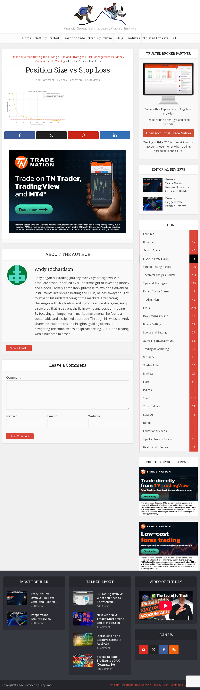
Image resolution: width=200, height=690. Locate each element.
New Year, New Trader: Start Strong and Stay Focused (110, 619)
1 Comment (103, 627)
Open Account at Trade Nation (168, 133)
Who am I (115, 684)
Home (26, 38)
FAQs (119, 38)
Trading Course (100, 38)
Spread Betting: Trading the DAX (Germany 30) (108, 660)
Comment (13, 377)
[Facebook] (163, 649)
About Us (127, 684)
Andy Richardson (71, 80)
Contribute (177, 684)
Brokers (170, 179)
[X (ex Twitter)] (153, 649)
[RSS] (174, 649)
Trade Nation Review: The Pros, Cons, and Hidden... (178, 187)
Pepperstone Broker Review (175, 204)
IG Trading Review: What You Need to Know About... (110, 598)
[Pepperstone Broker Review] (154, 204)
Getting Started (47, 38)
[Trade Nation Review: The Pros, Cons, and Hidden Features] (154, 185)
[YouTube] (143, 649)
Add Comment (45, 80)
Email (52, 416)
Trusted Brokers (155, 38)
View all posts (19, 348)
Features (133, 38)
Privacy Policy (161, 684)
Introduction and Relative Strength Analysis (109, 639)
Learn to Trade (73, 38)
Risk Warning (143, 684)
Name (12, 416)
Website (94, 416)
